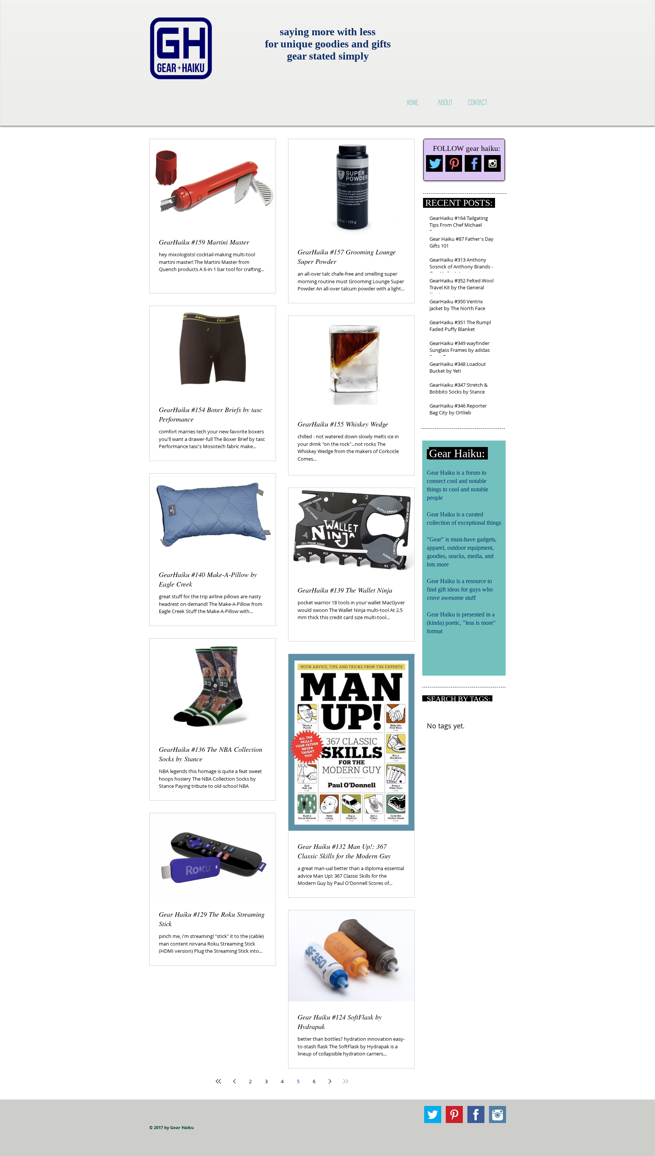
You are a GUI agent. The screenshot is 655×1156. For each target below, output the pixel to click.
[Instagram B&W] (492, 163)
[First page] (218, 1081)
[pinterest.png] (453, 163)
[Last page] (346, 1081)
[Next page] (330, 1081)
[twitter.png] (434, 163)
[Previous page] (234, 1081)
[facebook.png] (473, 163)
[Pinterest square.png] (454, 1114)
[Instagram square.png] (497, 1114)
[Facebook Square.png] (475, 1114)
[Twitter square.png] (432, 1114)
